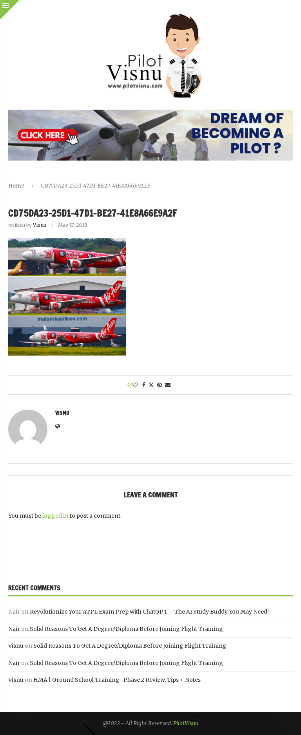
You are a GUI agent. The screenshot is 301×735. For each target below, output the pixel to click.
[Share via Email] (167, 384)
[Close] (10, 10)
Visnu (39, 225)
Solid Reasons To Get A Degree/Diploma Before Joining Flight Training (126, 628)
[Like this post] (135, 384)
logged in (55, 515)
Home (16, 185)
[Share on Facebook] (143, 384)
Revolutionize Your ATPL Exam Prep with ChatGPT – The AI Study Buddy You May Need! (149, 611)
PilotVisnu (185, 723)
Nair (14, 628)
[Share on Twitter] (151, 384)
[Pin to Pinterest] (159, 384)
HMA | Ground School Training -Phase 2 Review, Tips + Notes (117, 679)
